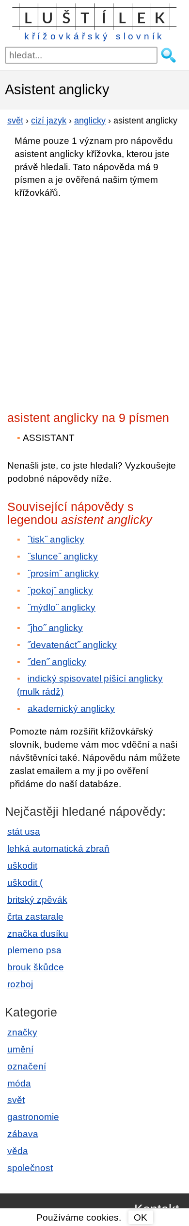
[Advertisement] (94, 302)
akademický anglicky (71, 708)
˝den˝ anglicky (57, 662)
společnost (30, 1168)
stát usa (23, 831)
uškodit (22, 865)
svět (16, 1100)
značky (22, 1032)
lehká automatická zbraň (58, 848)
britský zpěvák (37, 899)
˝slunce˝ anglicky (63, 556)
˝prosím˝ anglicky (63, 573)
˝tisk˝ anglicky (56, 539)
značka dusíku (37, 933)
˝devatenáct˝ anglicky (72, 645)
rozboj (20, 984)
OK (140, 1217)
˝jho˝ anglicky (55, 628)
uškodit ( (25, 882)
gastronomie (33, 1117)
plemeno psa (34, 950)
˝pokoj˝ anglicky (60, 590)
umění (20, 1049)
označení (26, 1066)
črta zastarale (35, 916)
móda (19, 1083)
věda (17, 1151)
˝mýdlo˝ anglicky (61, 607)
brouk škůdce (35, 967)
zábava (22, 1134)
